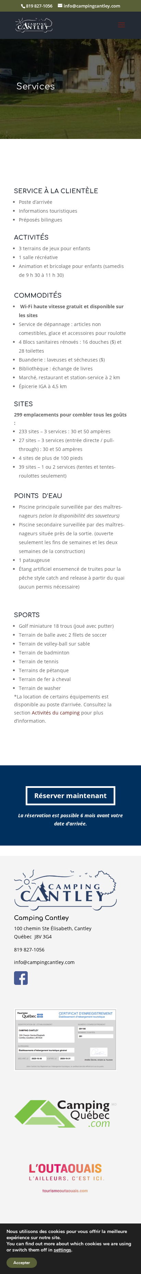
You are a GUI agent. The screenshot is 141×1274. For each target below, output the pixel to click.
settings (62, 1250)
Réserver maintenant (70, 795)
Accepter (21, 1262)
